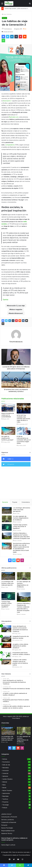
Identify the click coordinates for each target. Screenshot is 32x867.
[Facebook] (3, 320)
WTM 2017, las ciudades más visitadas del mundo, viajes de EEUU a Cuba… (23, 418)
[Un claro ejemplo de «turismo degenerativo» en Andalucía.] (7, 519)
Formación (4, 825)
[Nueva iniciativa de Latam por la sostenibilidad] (8, 407)
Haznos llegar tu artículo (8, 845)
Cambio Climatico (7, 779)
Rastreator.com (13, 117)
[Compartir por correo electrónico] (26, 320)
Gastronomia (6, 793)
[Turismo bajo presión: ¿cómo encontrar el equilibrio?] (7, 527)
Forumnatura (6, 762)
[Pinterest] (16, 320)
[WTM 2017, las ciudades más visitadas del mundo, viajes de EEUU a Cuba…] (24, 408)
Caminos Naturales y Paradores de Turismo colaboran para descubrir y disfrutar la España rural (21, 535)
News (4, 784)
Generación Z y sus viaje (16, 305)
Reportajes (5, 796)
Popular (14, 502)
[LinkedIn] (9, 320)
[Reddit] (19, 320)
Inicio (4, 14)
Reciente (5, 502)
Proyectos (5, 802)
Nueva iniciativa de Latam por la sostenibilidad (7, 415)
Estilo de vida (6, 764)
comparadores (10, 145)
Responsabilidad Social (7, 830)
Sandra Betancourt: (16, 313)
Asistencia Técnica (6, 833)
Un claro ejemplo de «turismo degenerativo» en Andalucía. (20, 518)
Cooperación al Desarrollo (8, 822)
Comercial (5, 773)
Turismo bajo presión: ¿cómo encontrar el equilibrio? (20, 526)
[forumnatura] (8, 3)
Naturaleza (5, 767)
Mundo (4, 787)
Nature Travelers (7, 790)
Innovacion (5, 770)
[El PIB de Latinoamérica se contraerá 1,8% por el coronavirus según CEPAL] (24, 431)
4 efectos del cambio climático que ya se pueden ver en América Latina (20, 662)
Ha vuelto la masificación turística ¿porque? (7, 438)
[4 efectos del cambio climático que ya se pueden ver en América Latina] (6, 661)
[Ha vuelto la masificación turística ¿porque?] (8, 431)
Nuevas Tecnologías (7, 828)
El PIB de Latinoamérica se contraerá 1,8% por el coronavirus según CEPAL (23, 440)
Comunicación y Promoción (9, 817)
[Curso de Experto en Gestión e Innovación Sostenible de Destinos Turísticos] (6, 628)
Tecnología (5, 804)
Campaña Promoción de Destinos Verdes (21, 637)
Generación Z (7, 101)
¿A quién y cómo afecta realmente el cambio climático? (20, 646)
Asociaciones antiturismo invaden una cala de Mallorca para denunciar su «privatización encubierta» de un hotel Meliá (21, 548)
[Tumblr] (13, 320)
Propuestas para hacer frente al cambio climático (21, 653)
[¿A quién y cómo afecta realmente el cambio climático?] (6, 645)
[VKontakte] (23, 320)
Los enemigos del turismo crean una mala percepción (21, 509)
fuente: (5, 300)
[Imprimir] (3, 323)
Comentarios (26, 502)
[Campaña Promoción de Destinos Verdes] (6, 639)
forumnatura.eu (8, 29)
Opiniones (5, 776)
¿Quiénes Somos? (6, 814)
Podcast (4, 807)
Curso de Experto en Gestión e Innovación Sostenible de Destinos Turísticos (20, 628)
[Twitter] (6, 320)
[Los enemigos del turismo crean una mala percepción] (7, 510)
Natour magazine (16, 309)
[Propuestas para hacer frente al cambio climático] (6, 655)
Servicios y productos (7, 819)
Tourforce (5, 799)
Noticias (9, 14)
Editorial (4, 782)
